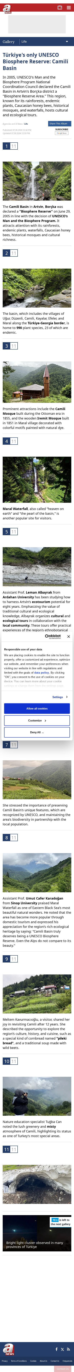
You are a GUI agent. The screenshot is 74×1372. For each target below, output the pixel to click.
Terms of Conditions (19, 1361)
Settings (57, 696)
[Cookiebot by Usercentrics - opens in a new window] (46, 636)
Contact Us (63, 1368)
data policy (41, 672)
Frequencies (67, 1361)
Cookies (33, 1361)
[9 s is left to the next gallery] (37, 1233)
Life (26, 123)
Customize (35, 720)
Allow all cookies (37, 708)
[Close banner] (68, 636)
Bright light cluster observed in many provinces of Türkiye (34, 1245)
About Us (43, 1361)
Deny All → (37, 732)
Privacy (5, 1361)
